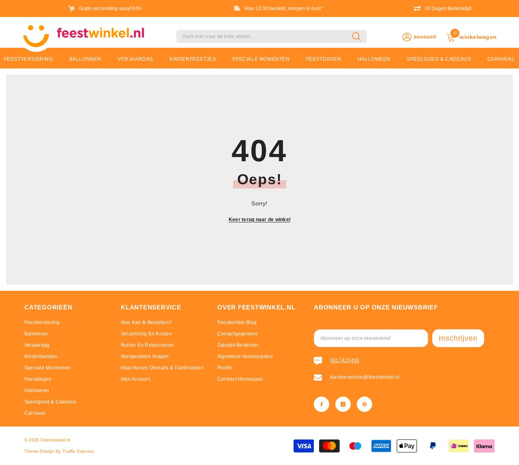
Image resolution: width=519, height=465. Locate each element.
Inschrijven (458, 338)
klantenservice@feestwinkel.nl (365, 377)
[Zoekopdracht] (271, 36)
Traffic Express (78, 451)
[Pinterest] (364, 404)
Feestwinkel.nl (55, 439)
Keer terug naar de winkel (259, 219)
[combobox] (264, 36)
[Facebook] (321, 404)
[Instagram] (343, 404)
